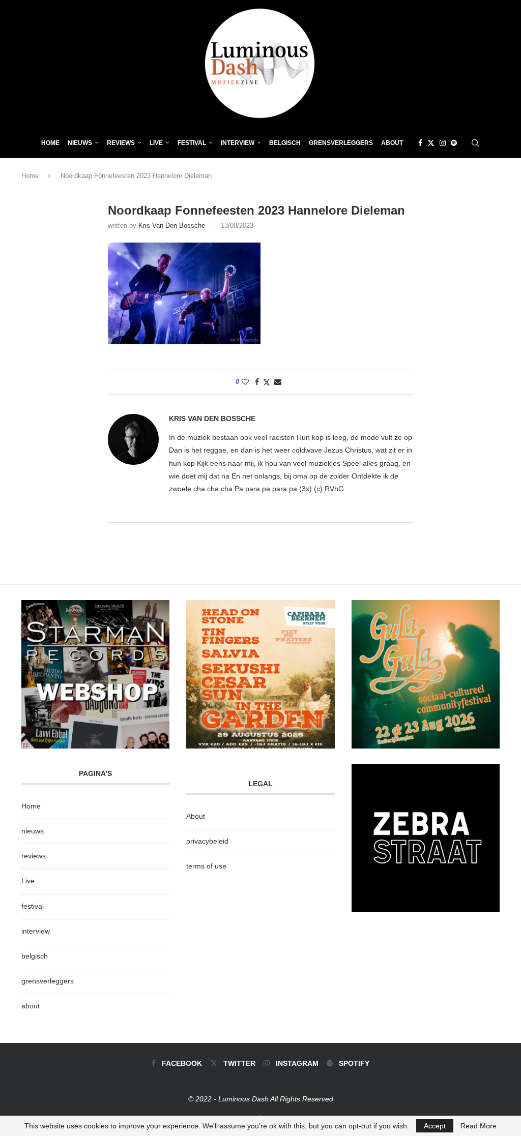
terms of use (206, 866)
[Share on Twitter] (266, 382)
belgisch (34, 956)
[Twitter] (431, 143)
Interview (237, 142)
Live (156, 142)
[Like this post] (245, 382)
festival (32, 906)
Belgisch (285, 142)
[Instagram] (443, 143)
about (30, 1006)
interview (35, 931)
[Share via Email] (277, 382)
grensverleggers (47, 981)
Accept (435, 1126)
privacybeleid (207, 841)
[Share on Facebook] (257, 382)
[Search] (475, 143)
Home (50, 142)
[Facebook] (420, 143)
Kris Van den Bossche (171, 225)
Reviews (121, 142)
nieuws (80, 142)
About (392, 142)
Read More (478, 1125)
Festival (192, 142)
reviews (33, 856)
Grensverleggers (341, 142)
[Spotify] (454, 143)
